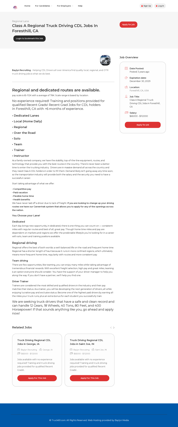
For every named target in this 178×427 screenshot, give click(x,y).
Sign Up (147, 6)
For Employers (64, 6)
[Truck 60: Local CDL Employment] (15, 7)
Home (27, 6)
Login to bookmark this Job (29, 38)
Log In (160, 6)
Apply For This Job (37, 378)
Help (80, 6)
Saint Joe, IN (101, 350)
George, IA (48, 350)
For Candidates (42, 6)
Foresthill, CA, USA (139, 90)
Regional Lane (20, 21)
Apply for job (128, 24)
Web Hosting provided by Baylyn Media (108, 420)
